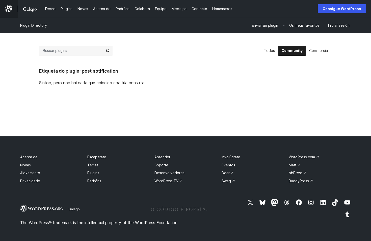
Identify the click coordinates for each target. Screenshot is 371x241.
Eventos (228, 165)
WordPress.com (304, 157)
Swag (228, 181)
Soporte (161, 165)
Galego (74, 209)
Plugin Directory (33, 25)
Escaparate (96, 157)
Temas (92, 165)
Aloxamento (30, 173)
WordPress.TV (168, 181)
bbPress (298, 173)
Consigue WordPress (342, 9)
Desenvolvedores (169, 173)
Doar (228, 173)
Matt (295, 165)
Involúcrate (231, 157)
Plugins (93, 173)
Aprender (162, 157)
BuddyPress (301, 181)
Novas (25, 165)
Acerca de (29, 157)
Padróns (94, 181)
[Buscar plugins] (107, 51)
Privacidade (30, 181)
